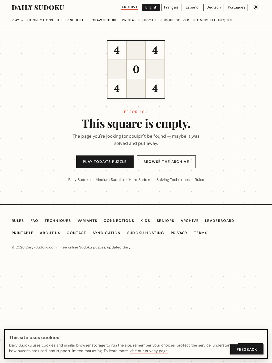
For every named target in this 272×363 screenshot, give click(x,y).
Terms (200, 233)
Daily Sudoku (38, 7)
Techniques (58, 220)
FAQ (34, 220)
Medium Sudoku (110, 179)
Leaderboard (220, 220)
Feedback (247, 349)
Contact (76, 233)
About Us (50, 233)
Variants (87, 220)
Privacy (179, 233)
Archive (129, 7)
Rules (199, 179)
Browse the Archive (166, 161)
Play (15, 20)
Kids (145, 220)
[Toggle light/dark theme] (255, 7)
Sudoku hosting (145, 233)
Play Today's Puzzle (105, 161)
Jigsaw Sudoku (103, 20)
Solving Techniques (212, 20)
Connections (40, 20)
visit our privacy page (149, 350)
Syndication (107, 233)
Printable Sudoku (139, 20)
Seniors (166, 220)
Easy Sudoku (79, 179)
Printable (22, 233)
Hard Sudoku (140, 179)
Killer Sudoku (70, 20)
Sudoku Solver (174, 20)
